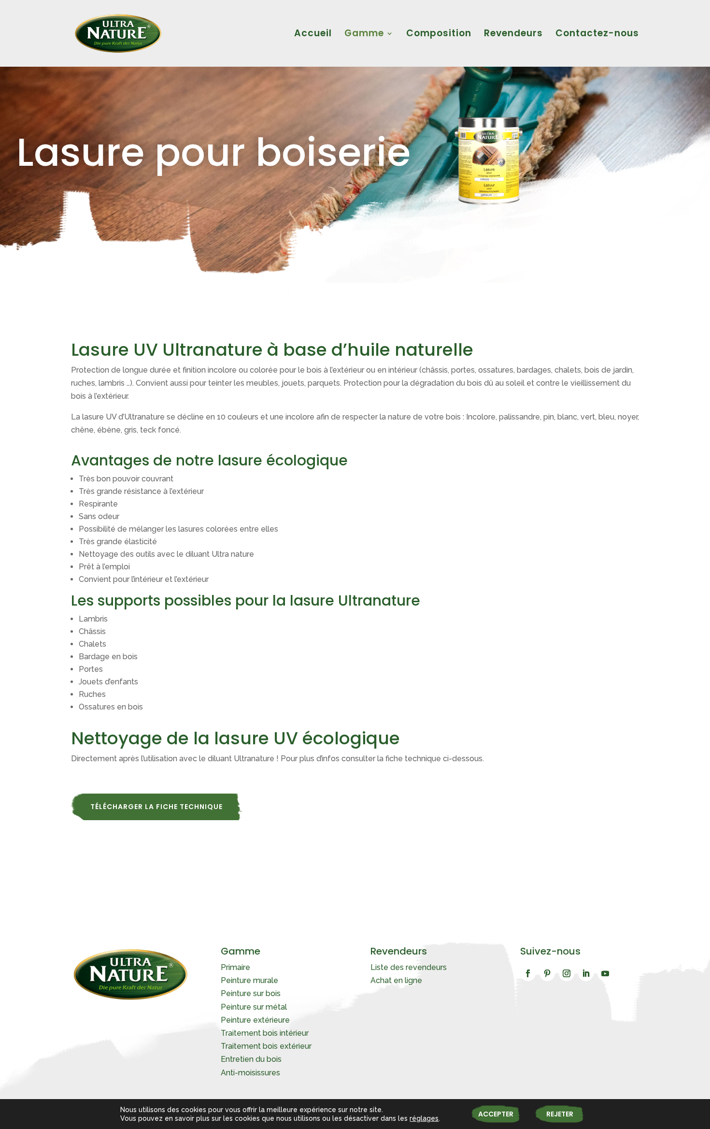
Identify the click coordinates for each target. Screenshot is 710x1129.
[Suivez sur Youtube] (605, 973)
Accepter (495, 1114)
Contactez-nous (597, 35)
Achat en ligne (396, 980)
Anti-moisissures (250, 1072)
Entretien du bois (251, 1059)
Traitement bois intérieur (265, 1033)
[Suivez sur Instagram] (566, 973)
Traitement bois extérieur (266, 1046)
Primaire (235, 967)
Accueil (313, 35)
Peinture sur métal (254, 1007)
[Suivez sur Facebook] (528, 973)
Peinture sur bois (251, 993)
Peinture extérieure (255, 1020)
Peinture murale (249, 980)
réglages (424, 1118)
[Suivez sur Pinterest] (547, 973)
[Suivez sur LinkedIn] (586, 973)
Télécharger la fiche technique (156, 806)
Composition (438, 35)
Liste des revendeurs (408, 967)
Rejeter (559, 1114)
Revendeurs (513, 35)
